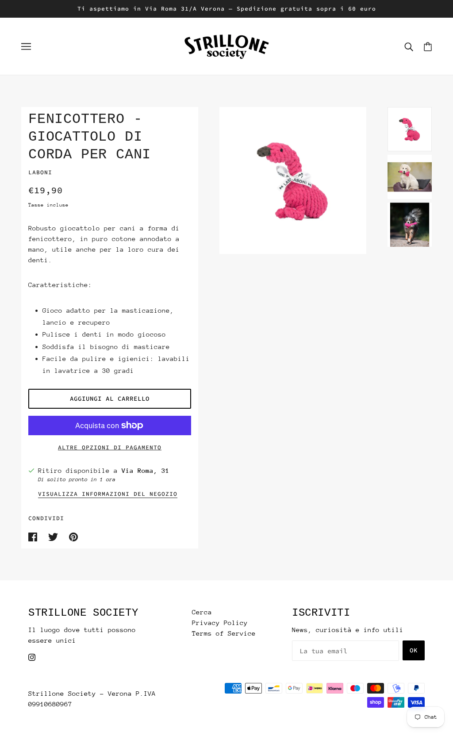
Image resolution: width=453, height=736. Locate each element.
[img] (32, 656)
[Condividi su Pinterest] (73, 536)
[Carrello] (428, 46)
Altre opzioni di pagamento (109, 447)
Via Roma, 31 (145, 470)
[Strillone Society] (226, 45)
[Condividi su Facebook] (35, 536)
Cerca (202, 612)
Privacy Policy (220, 622)
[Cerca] (408, 46)
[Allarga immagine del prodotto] (292, 180)
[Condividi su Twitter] (55, 536)
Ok (414, 650)
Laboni (40, 172)
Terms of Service (224, 633)
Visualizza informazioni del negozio (107, 494)
